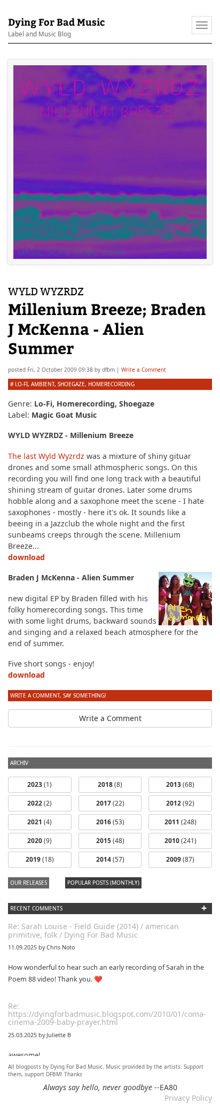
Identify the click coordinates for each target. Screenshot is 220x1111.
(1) (39, 784)
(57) (110, 859)
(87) (180, 859)
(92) (180, 803)
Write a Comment (143, 369)
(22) (110, 803)
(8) (110, 784)
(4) (39, 821)
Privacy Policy (188, 1098)
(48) (110, 840)
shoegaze (71, 384)
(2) (39, 803)
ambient (42, 384)
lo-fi (21, 384)
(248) (180, 821)
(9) (39, 840)
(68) (180, 784)
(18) (40, 859)
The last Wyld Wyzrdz (46, 456)
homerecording (111, 384)
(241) (180, 840)
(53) (110, 821)
